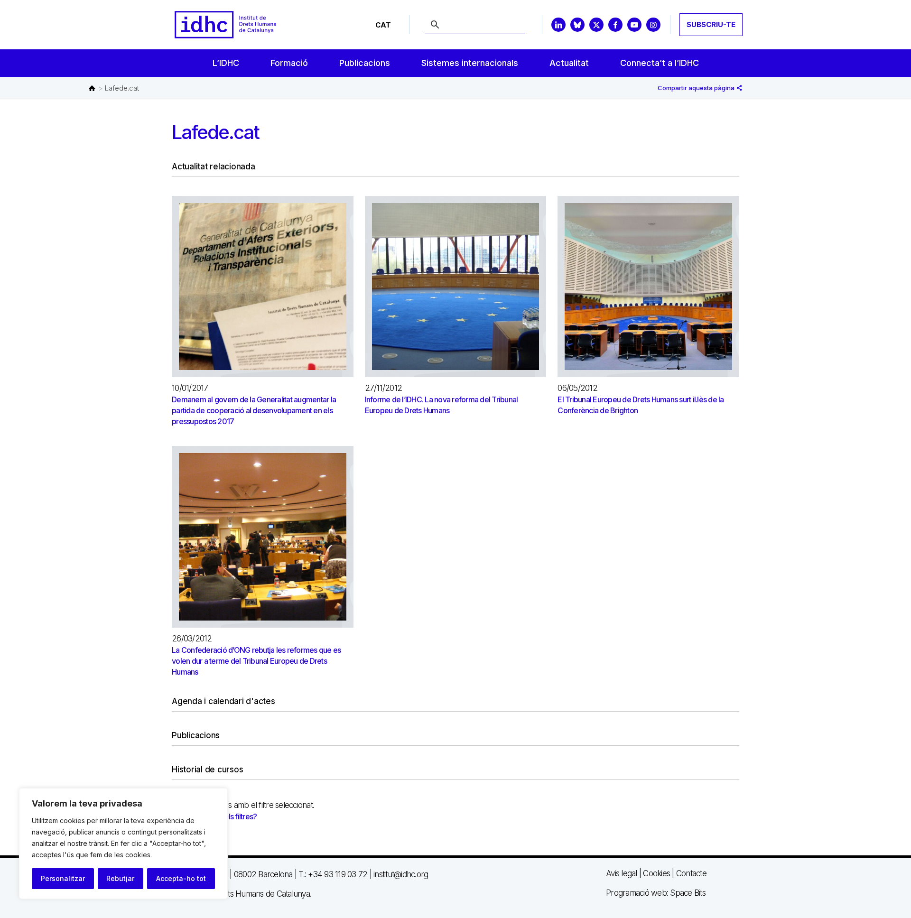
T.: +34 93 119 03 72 (332, 874)
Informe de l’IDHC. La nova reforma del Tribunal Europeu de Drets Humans (441, 405)
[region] (123, 843)
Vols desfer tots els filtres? (214, 816)
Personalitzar (63, 878)
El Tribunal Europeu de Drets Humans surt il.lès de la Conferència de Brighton (641, 405)
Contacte (691, 873)
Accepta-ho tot (181, 878)
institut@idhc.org (400, 874)
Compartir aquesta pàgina (697, 88)
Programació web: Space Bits (656, 893)
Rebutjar (120, 878)
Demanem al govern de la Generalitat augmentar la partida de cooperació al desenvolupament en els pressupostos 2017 (254, 410)
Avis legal (621, 873)
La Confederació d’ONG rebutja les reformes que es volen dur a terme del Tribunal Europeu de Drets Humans (256, 661)
